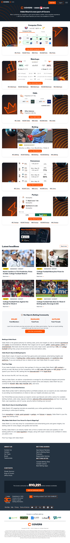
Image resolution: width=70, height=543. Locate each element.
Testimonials (8, 458)
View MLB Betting (35, 151)
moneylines (9, 414)
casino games (55, 345)
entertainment (6, 347)
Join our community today (35, 490)
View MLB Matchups (35, 83)
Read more (64, 247)
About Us (8, 447)
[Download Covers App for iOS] (28, 236)
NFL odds (40, 369)
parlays (33, 414)
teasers (49, 414)
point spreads (24, 414)
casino (7, 345)
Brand (6, 456)
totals (17, 414)
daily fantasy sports (42, 358)
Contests (8, 468)
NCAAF (12, 383)
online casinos (31, 358)
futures (42, 414)
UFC (30, 383)
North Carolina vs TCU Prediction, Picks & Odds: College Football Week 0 (17, 273)
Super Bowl (47, 371)
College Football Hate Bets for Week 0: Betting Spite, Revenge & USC (51, 303)
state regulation (22, 432)
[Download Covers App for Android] (28, 240)
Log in (60, 2)
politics (63, 345)
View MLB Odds (35, 117)
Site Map (7, 507)
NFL (57, 347)
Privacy (17, 507)
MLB (20, 383)
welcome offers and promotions (43, 399)
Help (12, 507)
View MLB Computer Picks (35, 49)
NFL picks (47, 369)
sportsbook (64, 343)
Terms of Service (24, 507)
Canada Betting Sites (43, 462)
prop (4, 416)
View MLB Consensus (35, 185)
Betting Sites (42, 458)
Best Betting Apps (42, 466)
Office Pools (8, 475)
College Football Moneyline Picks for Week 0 (50, 273)
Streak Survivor (9, 471)
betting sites (21, 358)
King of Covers (9, 473)
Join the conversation (35, 331)
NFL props (57, 369)
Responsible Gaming (42, 456)
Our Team (7, 454)
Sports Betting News (43, 452)
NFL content (59, 367)
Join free (52, 2)
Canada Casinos (41, 464)
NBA (17, 383)
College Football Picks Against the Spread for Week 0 (15, 303)
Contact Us (8, 450)
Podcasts (39, 454)
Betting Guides (43, 447)
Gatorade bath (34, 371)
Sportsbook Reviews (43, 450)
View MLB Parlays (35, 219)
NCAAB (25, 383)
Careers (6, 452)
